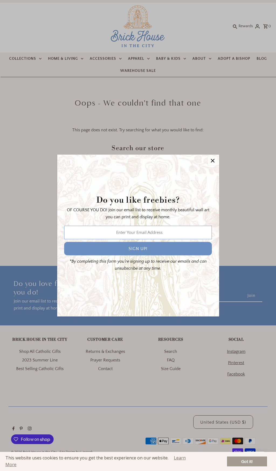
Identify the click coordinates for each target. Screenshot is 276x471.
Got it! (247, 461)
